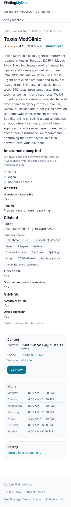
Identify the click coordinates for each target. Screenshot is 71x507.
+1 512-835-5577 (32, 355)
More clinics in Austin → (24, 453)
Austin (35, 30)
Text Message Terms (17, 499)
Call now (17, 369)
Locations (10, 11)
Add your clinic (14, 20)
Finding (16, 3)
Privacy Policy (12, 491)
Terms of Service (34, 491)
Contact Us (43, 11)
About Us (26, 11)
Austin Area (21, 30)
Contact (38, 499)
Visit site (26, 360)
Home (7, 30)
